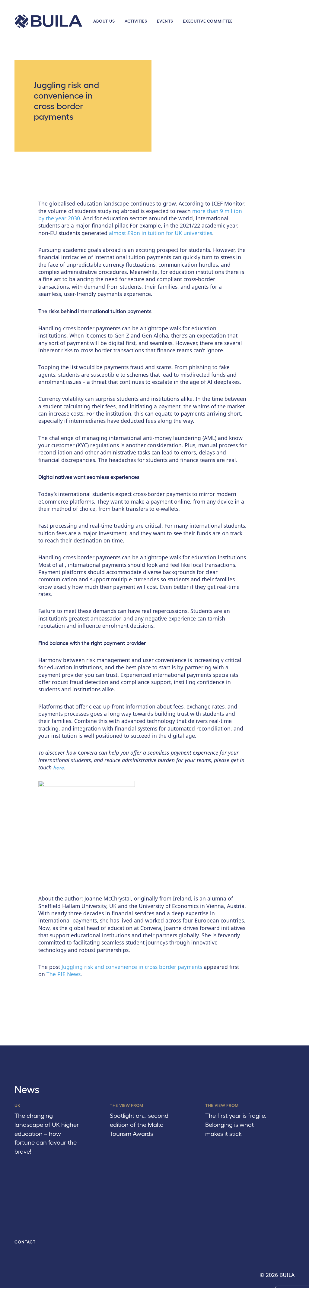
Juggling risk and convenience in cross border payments (132, 966)
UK (17, 1105)
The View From (126, 1105)
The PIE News (63, 974)
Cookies (292, 1292)
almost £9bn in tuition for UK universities (160, 233)
